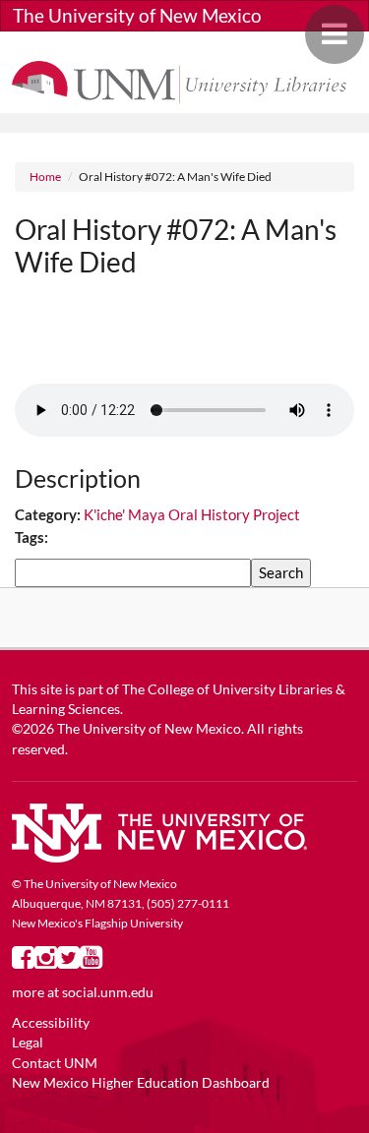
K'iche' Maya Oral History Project (192, 514)
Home (45, 176)
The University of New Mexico (137, 15)
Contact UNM (54, 1063)
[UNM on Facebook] (23, 962)
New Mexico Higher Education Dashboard (141, 1083)
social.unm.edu (108, 992)
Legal (27, 1042)
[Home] (184, 80)
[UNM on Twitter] (68, 962)
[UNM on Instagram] (45, 962)
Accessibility (51, 1023)
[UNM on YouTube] (91, 962)
